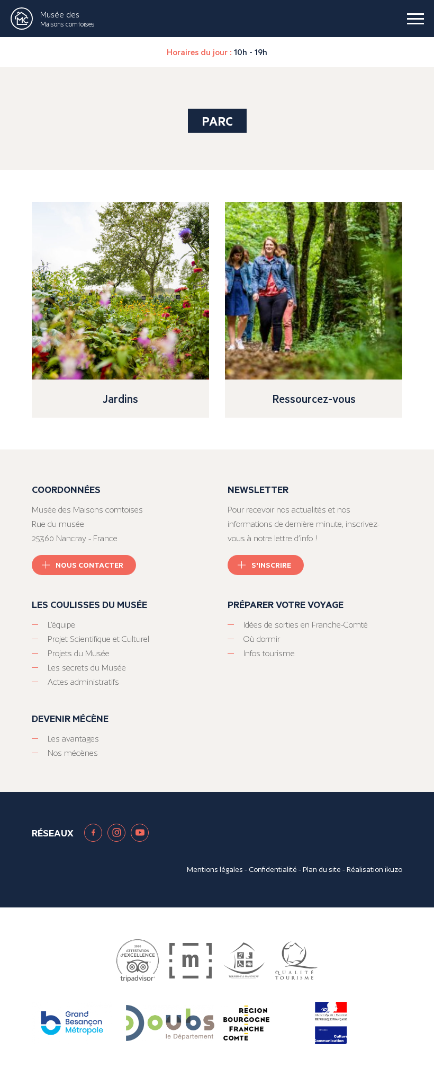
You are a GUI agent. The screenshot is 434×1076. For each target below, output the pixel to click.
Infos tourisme (269, 653)
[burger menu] (415, 18)
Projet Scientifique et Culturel (98, 639)
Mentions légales (215, 869)
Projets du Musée (79, 653)
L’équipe (61, 625)
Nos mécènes (73, 753)
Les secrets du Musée (87, 668)
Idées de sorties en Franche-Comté (305, 625)
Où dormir (261, 639)
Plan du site (322, 869)
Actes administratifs (83, 682)
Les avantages (73, 739)
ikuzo (393, 869)
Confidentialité (273, 869)
